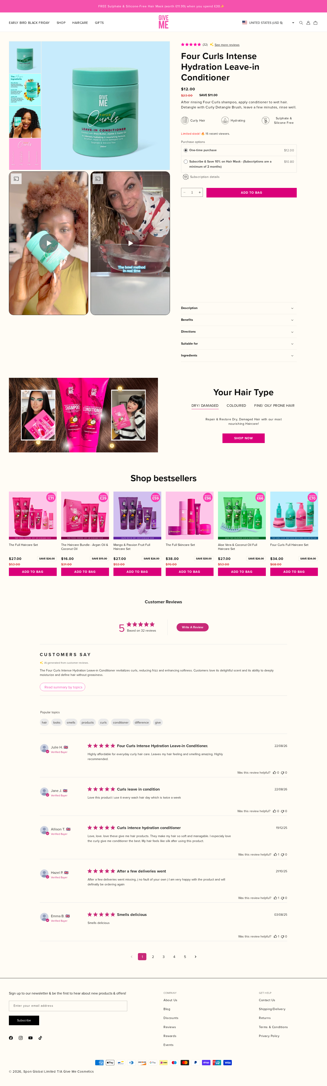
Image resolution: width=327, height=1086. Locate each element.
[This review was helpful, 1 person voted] (275, 854)
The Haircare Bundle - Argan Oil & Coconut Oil (84, 547)
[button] (64, 23)
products (88, 722)
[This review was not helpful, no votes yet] (282, 772)
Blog (167, 1009)
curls (103, 722)
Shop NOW (243, 438)
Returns (265, 1018)
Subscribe (24, 1020)
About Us (171, 1000)
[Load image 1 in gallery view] (25, 57)
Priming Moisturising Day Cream (238, 256)
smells (71, 722)
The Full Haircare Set (23, 545)
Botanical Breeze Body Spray (196, 256)
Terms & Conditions (273, 1027)
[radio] (186, 150)
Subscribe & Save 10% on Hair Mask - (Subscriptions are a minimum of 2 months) (230, 164)
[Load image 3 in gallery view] (25, 122)
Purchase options (193, 142)
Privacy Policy (269, 1036)
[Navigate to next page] (195, 956)
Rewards (170, 1036)
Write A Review (192, 627)
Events (169, 1045)
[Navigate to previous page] (131, 956)
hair (44, 722)
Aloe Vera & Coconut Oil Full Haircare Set (237, 547)
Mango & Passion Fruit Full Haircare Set (131, 547)
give (158, 722)
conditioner (121, 722)
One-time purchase (203, 150)
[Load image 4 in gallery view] (25, 154)
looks (57, 722)
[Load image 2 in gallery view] (25, 89)
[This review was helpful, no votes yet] (274, 772)
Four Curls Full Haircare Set (289, 545)
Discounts (171, 1018)
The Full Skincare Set (180, 545)
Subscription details (205, 177)
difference (142, 722)
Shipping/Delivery (272, 1009)
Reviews (170, 1027)
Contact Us (267, 1000)
